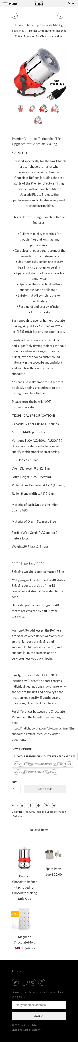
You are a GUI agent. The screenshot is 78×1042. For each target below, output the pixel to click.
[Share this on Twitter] (22, 805)
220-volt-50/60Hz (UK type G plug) (35, 771)
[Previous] (15, 16)
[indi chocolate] (39, 3)
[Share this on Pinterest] (38, 805)
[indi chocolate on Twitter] (16, 982)
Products (29, 811)
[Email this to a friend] (54, 805)
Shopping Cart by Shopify (26, 1029)
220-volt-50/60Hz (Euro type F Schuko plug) (42, 764)
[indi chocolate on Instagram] (42, 982)
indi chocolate (29, 1025)
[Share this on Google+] (46, 805)
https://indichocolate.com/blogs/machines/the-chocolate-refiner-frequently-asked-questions (43, 733)
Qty (14, 782)
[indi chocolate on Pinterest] (33, 982)
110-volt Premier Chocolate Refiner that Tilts (44, 756)
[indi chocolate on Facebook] (25, 982)
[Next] (61, 16)
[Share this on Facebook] (30, 805)
